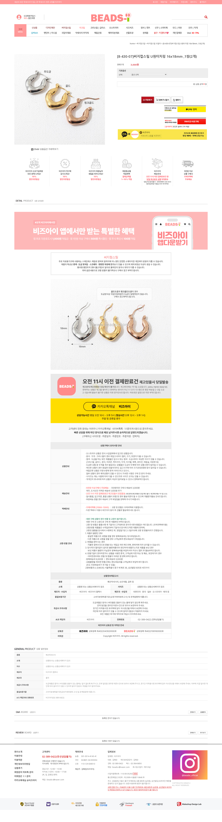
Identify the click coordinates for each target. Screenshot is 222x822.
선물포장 (129, 32)
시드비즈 (129, 27)
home (132, 43)
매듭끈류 (97, 32)
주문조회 (184, 2)
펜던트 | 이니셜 (50, 32)
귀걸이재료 (66, 32)
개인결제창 (177, 32)
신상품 (34, 27)
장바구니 (193, 2)
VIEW (135, 774)
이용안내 (18, 755)
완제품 (145, 32)
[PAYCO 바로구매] (191, 121)
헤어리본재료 (113, 32)
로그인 (155, 2)
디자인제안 (50, 27)
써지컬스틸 (66, 27)
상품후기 (18, 768)
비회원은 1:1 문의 (22, 776)
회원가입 (164, 2)
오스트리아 (113, 27)
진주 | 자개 (193, 27)
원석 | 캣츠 (145, 27)
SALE (193, 32)
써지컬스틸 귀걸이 (154, 43)
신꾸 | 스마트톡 (161, 27)
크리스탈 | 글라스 (97, 27)
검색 (205, 16)
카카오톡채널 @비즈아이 (25, 780)
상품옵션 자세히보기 (46, 149)
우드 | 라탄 (177, 27)
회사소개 (18, 751)
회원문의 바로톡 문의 (23, 772)
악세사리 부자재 (81, 32)
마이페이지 (174, 2)
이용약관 (18, 759)
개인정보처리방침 (22, 764)
